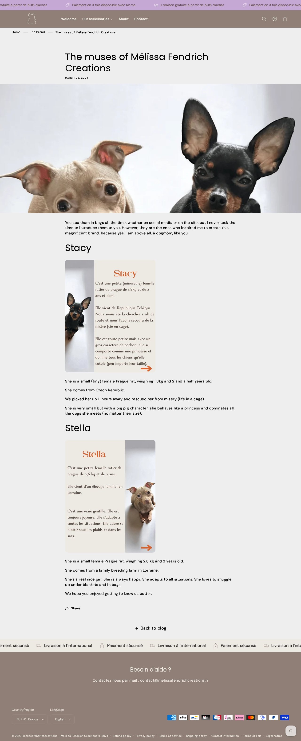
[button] (97, 19)
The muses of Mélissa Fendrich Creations (85, 32)
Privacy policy (145, 735)
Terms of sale (252, 735)
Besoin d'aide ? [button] (150, 669)
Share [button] (75, 608)
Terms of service (170, 735)
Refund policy (122, 735)
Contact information (225, 735)
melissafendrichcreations (40, 735)
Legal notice (274, 735)
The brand (38, 32)
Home (16, 32)
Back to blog (153, 628)
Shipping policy (196, 735)
